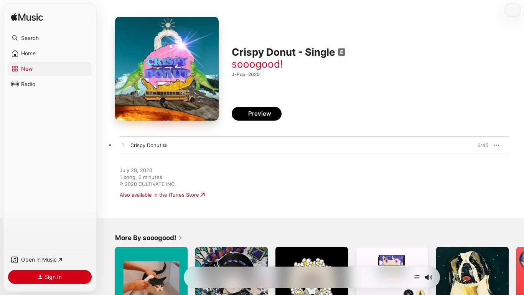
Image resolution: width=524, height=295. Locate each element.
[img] (27, 17)
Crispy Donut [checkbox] (145, 145)
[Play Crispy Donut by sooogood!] (122, 145)
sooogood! (257, 64)
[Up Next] (416, 277)
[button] (49, 38)
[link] (149, 238)
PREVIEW (479, 145)
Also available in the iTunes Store (159, 195)
